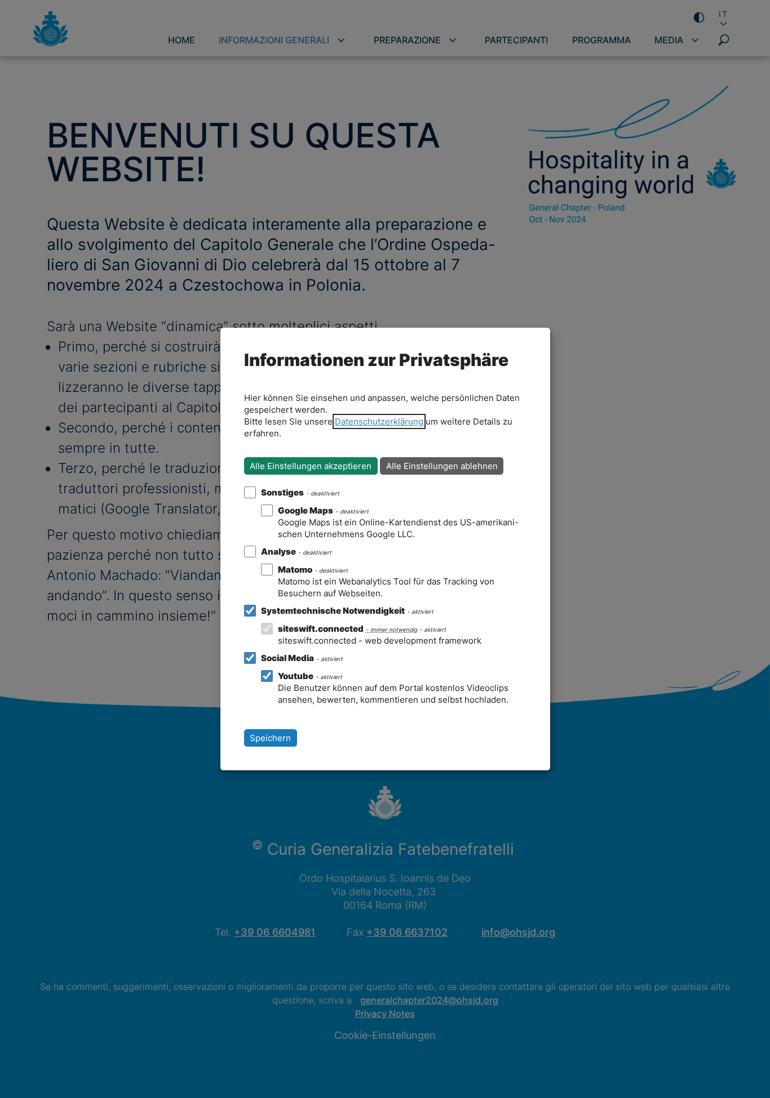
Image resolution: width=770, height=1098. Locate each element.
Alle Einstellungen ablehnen (442, 466)
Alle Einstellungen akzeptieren (310, 466)
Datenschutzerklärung (379, 421)
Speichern (270, 738)
